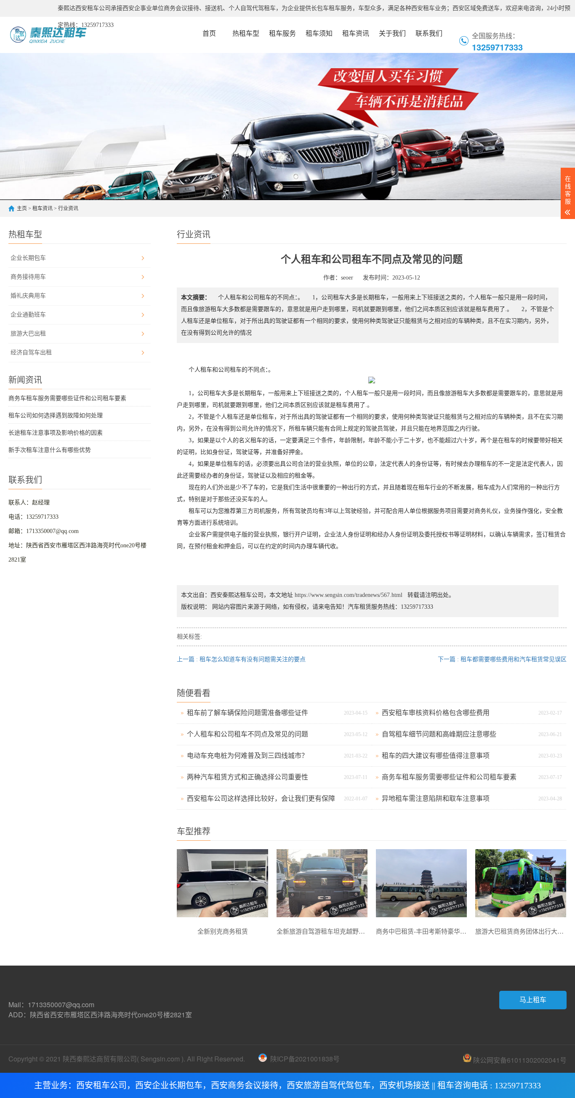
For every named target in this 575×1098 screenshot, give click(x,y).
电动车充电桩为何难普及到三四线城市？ (247, 755)
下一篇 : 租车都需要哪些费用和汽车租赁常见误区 (502, 659)
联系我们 (428, 33)
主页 (22, 208)
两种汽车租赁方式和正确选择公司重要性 (247, 777)
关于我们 (392, 33)
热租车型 (245, 33)
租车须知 (319, 33)
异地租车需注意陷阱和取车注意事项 (436, 798)
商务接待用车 (28, 277)
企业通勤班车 (28, 314)
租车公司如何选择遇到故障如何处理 (55, 415)
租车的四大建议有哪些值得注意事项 (436, 755)
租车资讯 (355, 33)
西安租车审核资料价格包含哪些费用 (436, 712)
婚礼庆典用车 (28, 296)
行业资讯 (68, 208)
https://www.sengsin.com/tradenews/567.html (348, 595)
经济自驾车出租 (31, 352)
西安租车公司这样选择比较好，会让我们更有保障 (261, 798)
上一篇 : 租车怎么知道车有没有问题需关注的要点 (241, 659)
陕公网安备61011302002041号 (519, 1059)
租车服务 (282, 33)
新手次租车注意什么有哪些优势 (49, 450)
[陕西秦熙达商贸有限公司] (63, 34)
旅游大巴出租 (28, 333)
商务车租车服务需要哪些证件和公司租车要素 (67, 398)
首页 (209, 33)
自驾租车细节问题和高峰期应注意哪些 (439, 734)
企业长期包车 (28, 258)
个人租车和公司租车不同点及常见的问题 (247, 734)
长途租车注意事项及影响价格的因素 (55, 433)
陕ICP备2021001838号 (305, 1059)
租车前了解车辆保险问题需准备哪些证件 (247, 712)
